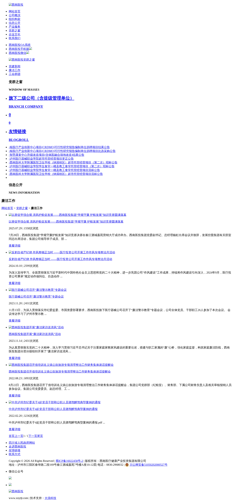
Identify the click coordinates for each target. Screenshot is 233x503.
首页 (12, 435)
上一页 (19, 435)
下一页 (32, 435)
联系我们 (14, 38)
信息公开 (14, 22)
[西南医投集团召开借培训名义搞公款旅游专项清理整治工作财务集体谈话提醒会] (61, 364)
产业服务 (14, 26)
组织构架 (14, 19)
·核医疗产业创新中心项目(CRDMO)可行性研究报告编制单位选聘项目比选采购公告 (62, 151)
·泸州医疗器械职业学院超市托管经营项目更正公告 (41, 158)
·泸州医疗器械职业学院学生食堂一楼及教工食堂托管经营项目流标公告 (54, 170)
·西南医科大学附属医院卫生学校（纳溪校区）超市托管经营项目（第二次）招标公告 (63, 162)
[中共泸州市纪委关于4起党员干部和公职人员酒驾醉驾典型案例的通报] (54, 402)
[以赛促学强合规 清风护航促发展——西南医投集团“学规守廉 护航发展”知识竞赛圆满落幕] (67, 214)
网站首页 (14, 11)
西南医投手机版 (19, 48)
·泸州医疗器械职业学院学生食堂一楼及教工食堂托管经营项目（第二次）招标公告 (61, 166)
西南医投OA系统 (20, 44)
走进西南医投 (17, 446)
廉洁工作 (14, 70)
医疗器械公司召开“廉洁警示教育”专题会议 (36, 296)
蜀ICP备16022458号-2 (69, 460)
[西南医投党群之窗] (22, 59)
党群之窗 (14, 30)
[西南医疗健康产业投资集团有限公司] (16, 4)
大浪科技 (50, 498)
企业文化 (14, 34)
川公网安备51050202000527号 (148, 464)
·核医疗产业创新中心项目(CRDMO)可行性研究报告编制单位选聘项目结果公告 (59, 147)
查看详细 (14, 245)
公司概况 (14, 15)
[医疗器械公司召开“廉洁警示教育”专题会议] (38, 289)
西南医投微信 (17, 52)
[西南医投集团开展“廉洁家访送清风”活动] (36, 327)
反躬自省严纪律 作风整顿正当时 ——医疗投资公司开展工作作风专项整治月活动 (60, 259)
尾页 (40, 435)
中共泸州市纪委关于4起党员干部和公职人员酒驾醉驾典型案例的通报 (53, 409)
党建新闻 (14, 66)
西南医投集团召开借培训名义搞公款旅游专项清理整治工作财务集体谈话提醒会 (60, 371)
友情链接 (14, 450)
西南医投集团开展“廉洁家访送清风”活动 (35, 334)
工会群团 (14, 74)
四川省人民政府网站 (22, 442)
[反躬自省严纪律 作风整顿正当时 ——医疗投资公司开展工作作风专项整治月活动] (62, 252)
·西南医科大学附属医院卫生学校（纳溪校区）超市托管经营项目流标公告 (56, 173)
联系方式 (14, 454)
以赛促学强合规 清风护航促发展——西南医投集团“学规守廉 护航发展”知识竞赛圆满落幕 (66, 221)
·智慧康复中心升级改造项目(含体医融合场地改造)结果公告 (46, 154)
